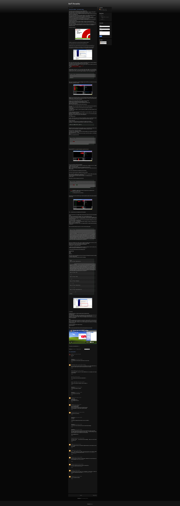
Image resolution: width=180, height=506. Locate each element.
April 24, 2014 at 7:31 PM (77, 397)
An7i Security (74, 3)
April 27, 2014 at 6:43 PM (80, 438)
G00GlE (72, 444)
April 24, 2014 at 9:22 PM (78, 417)
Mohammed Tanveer (74, 412)
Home (81, 495)
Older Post (94, 495)
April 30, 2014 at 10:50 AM (77, 444)
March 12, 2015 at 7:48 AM (78, 476)
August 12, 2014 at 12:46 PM (78, 457)
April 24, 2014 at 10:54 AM (77, 354)
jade (71, 470)
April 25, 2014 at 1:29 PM (78, 424)
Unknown (72, 397)
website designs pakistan (80, 459)
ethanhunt (72, 476)
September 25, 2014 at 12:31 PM (78, 464)
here (79, 346)
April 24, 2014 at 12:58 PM (79, 370)
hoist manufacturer (73, 453)
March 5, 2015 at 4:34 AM (76, 470)
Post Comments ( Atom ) (84, 498)
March (102, 19)
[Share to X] (87, 349)
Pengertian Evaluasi (74, 438)
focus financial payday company (87, 472)
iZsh (72, 376)
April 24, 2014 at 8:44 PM (80, 412)
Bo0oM (72, 354)
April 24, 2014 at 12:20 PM (78, 359)
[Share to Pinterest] (89, 349)
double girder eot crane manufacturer (90, 452)
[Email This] (84, 349)
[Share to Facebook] (88, 349)
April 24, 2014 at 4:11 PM (76, 376)
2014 (101, 14)
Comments (102, 43)
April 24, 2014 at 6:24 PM (78, 387)
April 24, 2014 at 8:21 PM (77, 404)
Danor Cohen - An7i (74, 364)
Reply (72, 356)
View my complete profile (103, 10)
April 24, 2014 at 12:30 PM (82, 364)
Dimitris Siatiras (73, 370)
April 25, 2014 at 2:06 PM (78, 429)
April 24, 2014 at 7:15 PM (78, 392)
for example (89, 12)
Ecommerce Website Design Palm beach (76, 466)
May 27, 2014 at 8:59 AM (77, 450)
